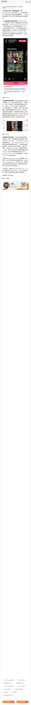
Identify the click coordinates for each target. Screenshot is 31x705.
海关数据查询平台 (8, 695)
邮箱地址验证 (20, 683)
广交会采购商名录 (18, 689)
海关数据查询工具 (8, 683)
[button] (26, 2)
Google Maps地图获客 (9, 680)
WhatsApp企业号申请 (8, 686)
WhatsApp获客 (21, 686)
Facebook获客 (7, 689)
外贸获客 (14, 692)
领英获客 (6, 692)
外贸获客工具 (21, 680)
